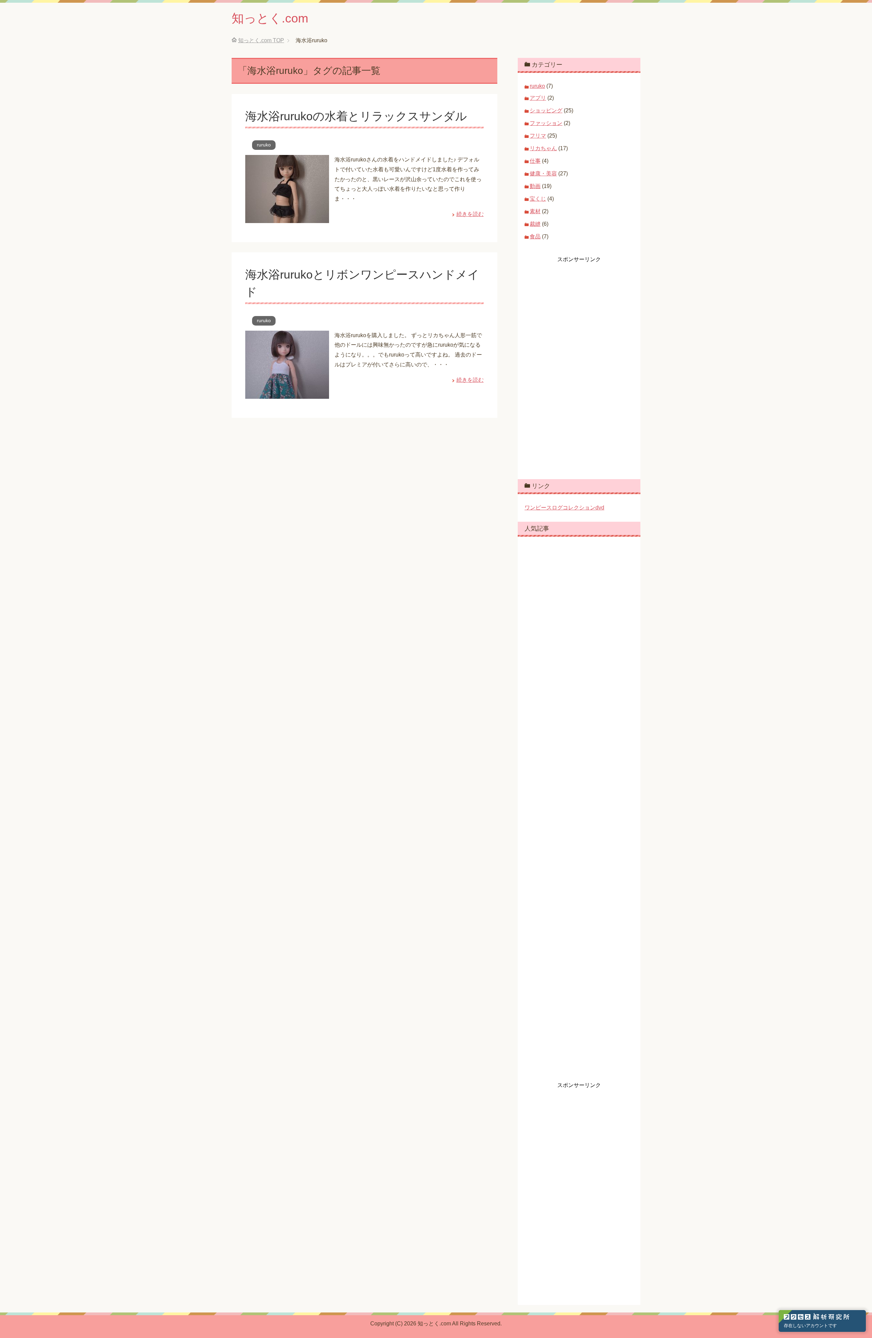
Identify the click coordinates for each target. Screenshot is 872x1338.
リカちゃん (543, 148)
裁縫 (535, 224)
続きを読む (470, 214)
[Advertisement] (576, 365)
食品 (535, 236)
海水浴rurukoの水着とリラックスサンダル (356, 116)
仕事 (535, 161)
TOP (261, 40)
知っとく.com (270, 18)
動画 (535, 186)
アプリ (538, 98)
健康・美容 (543, 173)
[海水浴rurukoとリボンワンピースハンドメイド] (287, 393)
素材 (535, 211)
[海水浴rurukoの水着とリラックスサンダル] (287, 218)
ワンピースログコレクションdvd (564, 507)
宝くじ (538, 199)
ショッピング (546, 110)
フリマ (538, 136)
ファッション (546, 123)
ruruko (264, 144)
